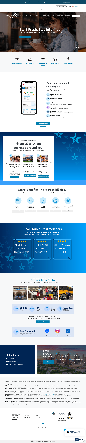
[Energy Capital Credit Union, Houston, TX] (11, 16)
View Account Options (56, 210)
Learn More (15, 177)
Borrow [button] (31, 15)
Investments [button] (46, 15)
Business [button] (67, 15)
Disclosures (14, 419)
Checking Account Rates (49, 394)
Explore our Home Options (30, 175)
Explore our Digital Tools (19, 211)
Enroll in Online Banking (43, 123)
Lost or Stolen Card (47, 9)
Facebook (68, 9)
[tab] (79, 46)
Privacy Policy (38, 417)
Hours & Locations (50, 362)
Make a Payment (76, 9)
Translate (76, 6)
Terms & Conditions (16, 417)
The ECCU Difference (68, 210)
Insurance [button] (38, 15)
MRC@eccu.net (66, 2)
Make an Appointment (31, 210)
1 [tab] (76, 47)
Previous (5, 163)
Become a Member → (44, 321)
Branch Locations (55, 9)
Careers (36, 415)
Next (51, 163)
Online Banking (76, 15)
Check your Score (26, 36)
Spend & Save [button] (23, 15)
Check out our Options (44, 210)
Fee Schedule (26, 415)
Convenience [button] (60, 15)
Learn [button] (52, 15)
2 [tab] (78, 47)
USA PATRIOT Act (27, 417)
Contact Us (63, 9)
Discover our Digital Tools (43, 176)
